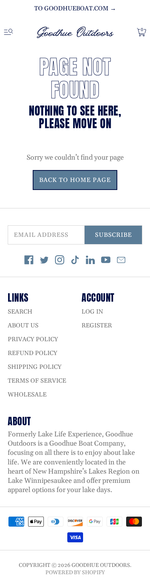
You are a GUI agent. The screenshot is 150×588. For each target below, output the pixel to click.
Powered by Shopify (75, 572)
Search (20, 311)
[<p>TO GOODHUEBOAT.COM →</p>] (75, 8)
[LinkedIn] (90, 259)
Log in (92, 311)
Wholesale (27, 394)
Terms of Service (37, 381)
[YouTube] (105, 259)
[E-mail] (121, 259)
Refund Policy (32, 353)
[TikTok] (75, 259)
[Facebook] (28, 259)
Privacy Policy (33, 339)
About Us (23, 325)
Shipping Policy (35, 367)
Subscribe (113, 235)
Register (97, 325)
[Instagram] (59, 259)
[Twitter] (44, 259)
